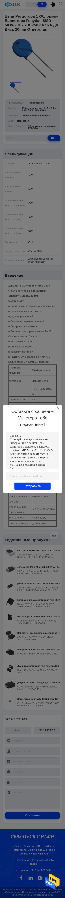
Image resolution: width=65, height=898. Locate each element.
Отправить (33, 486)
